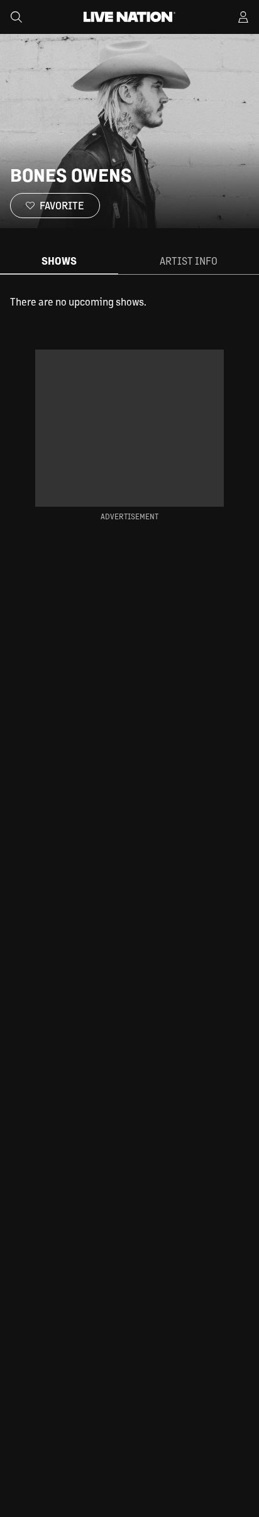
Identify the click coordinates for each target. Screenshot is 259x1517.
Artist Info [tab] (189, 260)
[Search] (16, 17)
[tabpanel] (129, 301)
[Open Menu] (243, 17)
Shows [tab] (59, 260)
